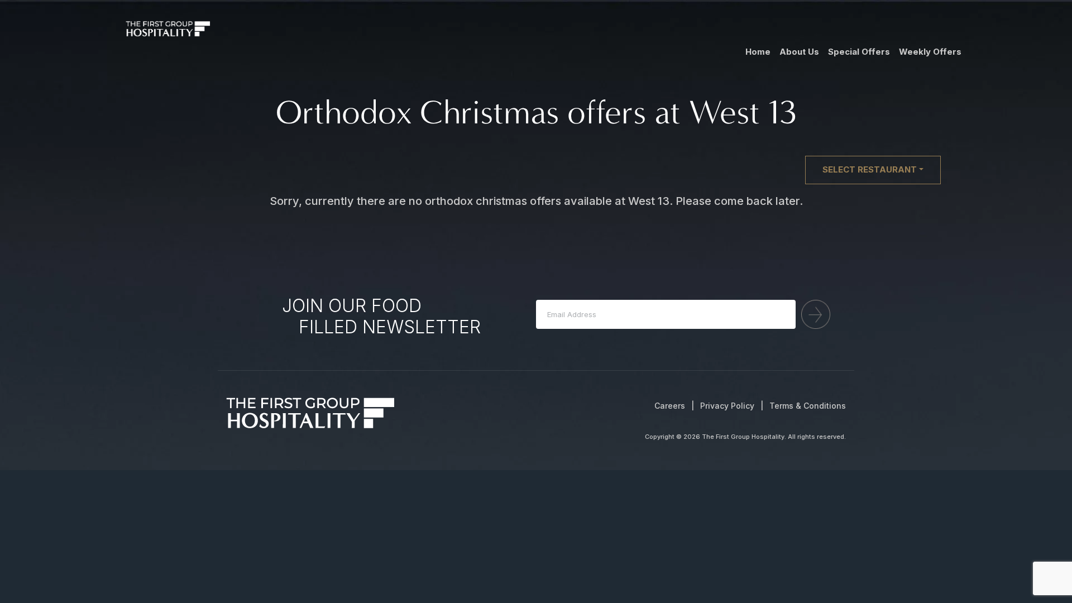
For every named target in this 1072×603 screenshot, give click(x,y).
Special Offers (859, 51)
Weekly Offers (930, 51)
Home (757, 51)
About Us (799, 51)
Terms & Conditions (807, 405)
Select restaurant (869, 169)
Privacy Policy (727, 405)
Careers (669, 405)
